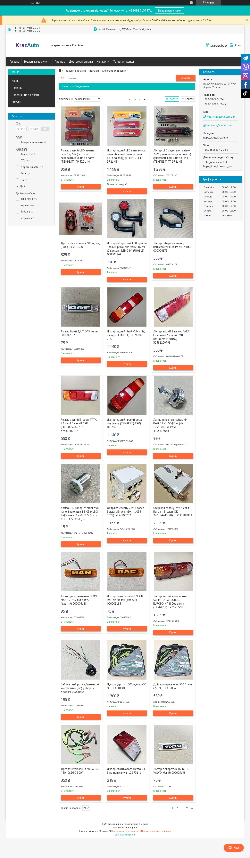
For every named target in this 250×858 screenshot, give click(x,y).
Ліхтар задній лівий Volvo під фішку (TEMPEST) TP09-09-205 (126, 335)
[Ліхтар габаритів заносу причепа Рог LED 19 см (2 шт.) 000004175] (173, 218)
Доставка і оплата (81, 61)
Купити (81, 186)
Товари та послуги (35, 61)
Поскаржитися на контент (125, 830)
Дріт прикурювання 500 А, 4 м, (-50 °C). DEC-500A (172, 686)
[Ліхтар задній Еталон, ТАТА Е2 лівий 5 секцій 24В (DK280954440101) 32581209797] (81, 395)
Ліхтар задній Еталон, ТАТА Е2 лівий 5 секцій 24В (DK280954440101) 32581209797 (79, 425)
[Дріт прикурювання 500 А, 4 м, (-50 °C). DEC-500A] (173, 660)
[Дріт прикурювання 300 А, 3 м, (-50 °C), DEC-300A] (81, 744)
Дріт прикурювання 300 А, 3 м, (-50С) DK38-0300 (80, 245)
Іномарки (94, 70)
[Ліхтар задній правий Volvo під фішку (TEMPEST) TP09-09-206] (127, 395)
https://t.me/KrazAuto (215, 137)
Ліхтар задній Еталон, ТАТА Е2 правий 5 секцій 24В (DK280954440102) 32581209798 (171, 337)
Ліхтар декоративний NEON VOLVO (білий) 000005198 (171, 770)
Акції (15, 81)
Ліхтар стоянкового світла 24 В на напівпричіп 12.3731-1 (126, 770)
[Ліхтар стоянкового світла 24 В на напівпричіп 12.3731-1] (127, 744)
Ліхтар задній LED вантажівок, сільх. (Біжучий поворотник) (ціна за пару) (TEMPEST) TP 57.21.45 (126, 156)
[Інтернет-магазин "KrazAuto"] (27, 45)
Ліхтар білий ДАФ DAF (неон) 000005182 (79, 333)
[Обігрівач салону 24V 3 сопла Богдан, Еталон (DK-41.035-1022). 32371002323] (127, 483)
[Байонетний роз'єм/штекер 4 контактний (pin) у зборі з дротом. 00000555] (81, 660)
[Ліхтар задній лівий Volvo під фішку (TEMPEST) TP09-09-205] (127, 307)
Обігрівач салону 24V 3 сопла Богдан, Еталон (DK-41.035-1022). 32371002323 (125, 511)
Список (189, 99)
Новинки (17, 88)
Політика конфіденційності (156, 830)
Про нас (60, 61)
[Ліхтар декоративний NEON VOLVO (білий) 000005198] (173, 744)
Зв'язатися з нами (169, 10)
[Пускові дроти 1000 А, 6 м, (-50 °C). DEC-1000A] (127, 660)
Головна (15, 61)
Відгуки (16, 102)
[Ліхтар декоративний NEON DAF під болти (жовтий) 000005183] (127, 571)
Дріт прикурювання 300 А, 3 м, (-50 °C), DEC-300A (80, 770)
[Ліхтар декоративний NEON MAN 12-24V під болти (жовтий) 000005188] (81, 571)
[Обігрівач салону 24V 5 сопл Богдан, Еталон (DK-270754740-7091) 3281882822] (173, 483)
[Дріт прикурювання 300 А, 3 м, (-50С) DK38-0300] (81, 218)
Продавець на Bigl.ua (125, 827)
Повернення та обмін (25, 95)
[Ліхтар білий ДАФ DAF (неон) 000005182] (81, 307)
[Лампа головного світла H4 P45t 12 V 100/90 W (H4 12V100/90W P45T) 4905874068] (173, 395)
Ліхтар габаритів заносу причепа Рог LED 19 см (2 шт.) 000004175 (172, 246)
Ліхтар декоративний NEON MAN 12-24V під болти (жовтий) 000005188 (79, 599)
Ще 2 (22, 186)
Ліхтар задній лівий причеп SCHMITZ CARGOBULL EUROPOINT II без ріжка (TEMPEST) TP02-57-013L (170, 601)
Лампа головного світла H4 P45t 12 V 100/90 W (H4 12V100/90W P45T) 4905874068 (170, 425)
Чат (236, 847)
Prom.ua (143, 823)
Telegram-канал (123, 61)
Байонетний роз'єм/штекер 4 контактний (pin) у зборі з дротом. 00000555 (80, 688)
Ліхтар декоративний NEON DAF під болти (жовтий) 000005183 (125, 599)
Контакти (103, 61)
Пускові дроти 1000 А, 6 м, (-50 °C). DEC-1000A (126, 686)
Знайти (185, 78)
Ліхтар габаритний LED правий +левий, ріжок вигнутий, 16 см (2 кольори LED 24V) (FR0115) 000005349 (127, 248)
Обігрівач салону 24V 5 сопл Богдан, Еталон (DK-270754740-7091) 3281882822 (172, 511)
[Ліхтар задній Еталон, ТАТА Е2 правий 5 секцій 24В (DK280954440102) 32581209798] (173, 307)
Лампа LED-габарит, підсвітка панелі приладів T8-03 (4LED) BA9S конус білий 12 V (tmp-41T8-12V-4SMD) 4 (80, 513)
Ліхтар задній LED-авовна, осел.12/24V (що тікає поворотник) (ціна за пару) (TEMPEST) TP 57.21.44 (78, 156)
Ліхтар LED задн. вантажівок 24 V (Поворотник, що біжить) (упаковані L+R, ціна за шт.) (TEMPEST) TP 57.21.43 (172, 156)
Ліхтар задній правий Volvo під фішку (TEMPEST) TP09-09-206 (125, 423)
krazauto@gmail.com (219, 125)
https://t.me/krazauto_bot (217, 166)
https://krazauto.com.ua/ (221, 116)
